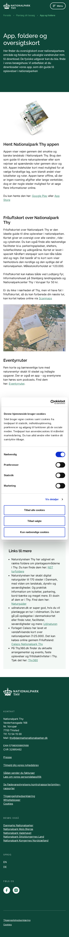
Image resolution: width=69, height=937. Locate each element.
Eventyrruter (16, 383)
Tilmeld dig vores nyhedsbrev (21, 765)
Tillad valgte (34, 521)
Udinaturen (50, 624)
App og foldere (47, 15)
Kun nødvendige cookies (34, 532)
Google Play (39, 196)
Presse (7, 757)
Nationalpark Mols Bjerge (18, 829)
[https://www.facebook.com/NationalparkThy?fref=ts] (6, 890)
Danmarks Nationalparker (18, 825)
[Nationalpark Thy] (16, 6)
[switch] (60, 465)
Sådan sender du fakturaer (19, 772)
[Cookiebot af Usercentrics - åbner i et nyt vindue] (50, 402)
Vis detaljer (52, 499)
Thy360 (33, 660)
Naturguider (18, 603)
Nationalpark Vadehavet (17, 833)
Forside (7, 15)
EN (5, 862)
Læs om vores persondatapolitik (22, 776)
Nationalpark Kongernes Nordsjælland (25, 840)
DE (5, 867)
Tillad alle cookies (34, 510)
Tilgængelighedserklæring (19, 796)
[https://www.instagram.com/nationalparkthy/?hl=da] (16, 890)
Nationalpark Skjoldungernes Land (23, 836)
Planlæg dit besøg (25, 15)
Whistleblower (11, 800)
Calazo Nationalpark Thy (27, 644)
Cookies (8, 803)
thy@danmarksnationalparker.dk (29, 737)
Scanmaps (45, 298)
